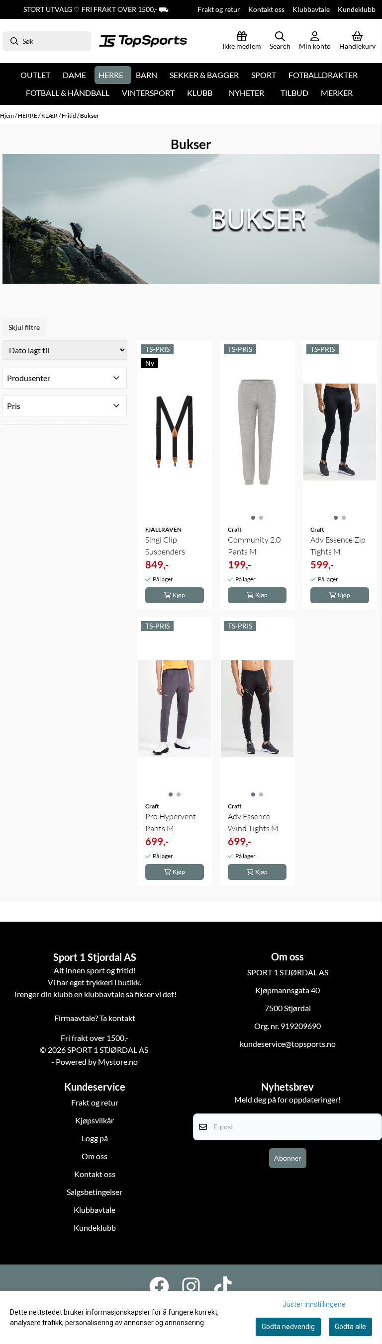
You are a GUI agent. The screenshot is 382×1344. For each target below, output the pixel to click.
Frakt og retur (218, 9)
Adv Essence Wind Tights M (253, 822)
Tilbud (294, 92)
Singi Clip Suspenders (165, 545)
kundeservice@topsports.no (288, 1043)
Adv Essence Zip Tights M (338, 545)
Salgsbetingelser (94, 1191)
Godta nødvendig (288, 1327)
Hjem (7, 115)
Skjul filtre (24, 327)
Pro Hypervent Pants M (170, 822)
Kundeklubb (357, 9)
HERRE (28, 115)
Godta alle (350, 1327)
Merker (337, 92)
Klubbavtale (311, 9)
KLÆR (50, 115)
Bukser (89, 115)
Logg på (95, 1138)
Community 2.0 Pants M (254, 545)
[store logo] (143, 41)
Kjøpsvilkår (94, 1120)
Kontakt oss (266, 9)
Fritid (69, 115)
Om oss (94, 1156)
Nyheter (246, 92)
